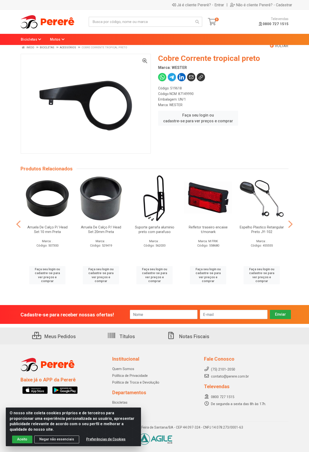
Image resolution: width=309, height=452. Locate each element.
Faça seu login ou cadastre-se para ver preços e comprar (198, 118)
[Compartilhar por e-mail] (191, 77)
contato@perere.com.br (230, 376)
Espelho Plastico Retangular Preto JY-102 (262, 229)
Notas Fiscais (193, 336)
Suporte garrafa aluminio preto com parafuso (154, 229)
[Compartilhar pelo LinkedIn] (181, 77)
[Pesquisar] (197, 22)
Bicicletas (119, 402)
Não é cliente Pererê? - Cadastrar (264, 5)
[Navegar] (18, 224)
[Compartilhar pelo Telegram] (172, 77)
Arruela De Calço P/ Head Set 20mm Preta (101, 229)
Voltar (281, 46)
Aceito (22, 439)
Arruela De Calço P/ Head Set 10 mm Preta (47, 229)
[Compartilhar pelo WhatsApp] (162, 77)
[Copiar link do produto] (201, 77)
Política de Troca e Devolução (135, 382)
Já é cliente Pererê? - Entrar (200, 5)
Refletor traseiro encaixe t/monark (208, 229)
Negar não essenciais (56, 439)
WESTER (176, 105)
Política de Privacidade (130, 375)
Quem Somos (123, 369)
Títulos (126, 336)
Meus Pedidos (59, 336)
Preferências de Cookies (106, 439)
